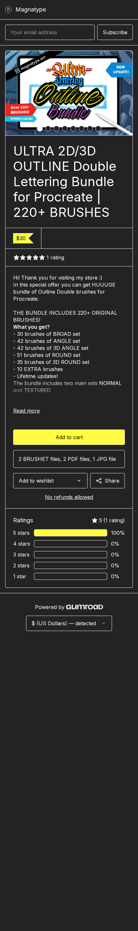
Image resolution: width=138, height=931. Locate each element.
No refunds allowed (69, 497)
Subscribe (115, 32)
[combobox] (50, 480)
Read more (26, 410)
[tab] (40, 128)
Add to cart (69, 437)
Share (112, 480)
